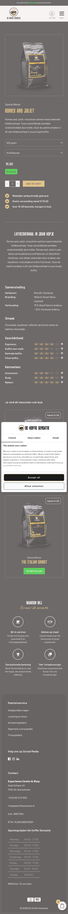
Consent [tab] (12, 438)
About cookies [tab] (34, 438)
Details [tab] (56, 438)
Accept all (34, 477)
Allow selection (34, 486)
